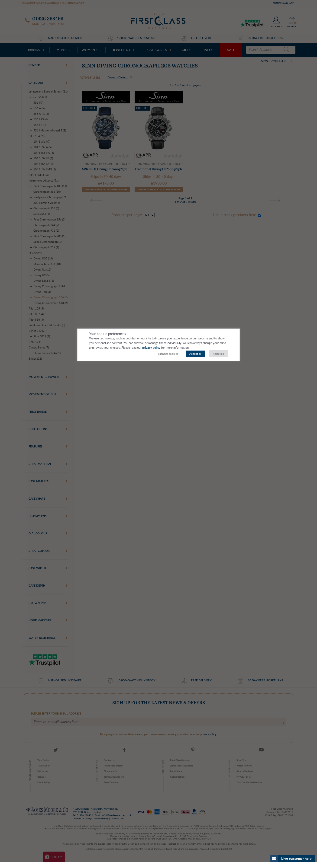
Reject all (218, 353)
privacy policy (151, 347)
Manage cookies (168, 353)
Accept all (195, 353)
